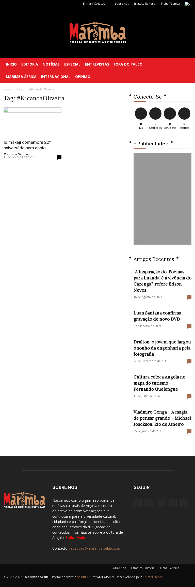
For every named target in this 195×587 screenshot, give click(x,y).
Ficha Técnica (170, 3)
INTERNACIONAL (56, 76)
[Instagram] (16, 3)
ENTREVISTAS (97, 64)
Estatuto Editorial (145, 3)
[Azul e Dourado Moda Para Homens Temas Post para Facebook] (162, 199)
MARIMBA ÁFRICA (21, 76)
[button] (185, 64)
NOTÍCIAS (51, 64)
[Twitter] (32, 3)
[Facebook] (7, 3)
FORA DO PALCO (128, 64)
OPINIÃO (82, 76)
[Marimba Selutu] (97, 32)
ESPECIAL (72, 64)
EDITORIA (29, 64)
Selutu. (82, 577)
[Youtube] (41, 3)
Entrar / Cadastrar (95, 3)
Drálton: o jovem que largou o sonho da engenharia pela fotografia (162, 348)
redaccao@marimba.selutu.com (95, 548)
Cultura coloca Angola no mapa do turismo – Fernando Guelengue (159, 383)
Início (7, 89)
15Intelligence (153, 577)
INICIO (11, 64)
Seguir (155, 108)
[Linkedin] (24, 3)
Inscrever (185, 108)
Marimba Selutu (16, 154)
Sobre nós (122, 3)
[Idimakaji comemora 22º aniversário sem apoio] (32, 121)
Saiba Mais (75, 537)
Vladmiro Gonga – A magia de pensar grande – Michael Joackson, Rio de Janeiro (162, 418)
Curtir (141, 108)
